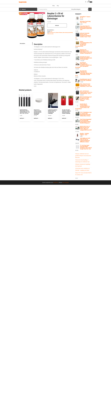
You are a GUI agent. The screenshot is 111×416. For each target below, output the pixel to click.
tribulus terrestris (50, 33)
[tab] (26, 43)
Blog (58, 5)
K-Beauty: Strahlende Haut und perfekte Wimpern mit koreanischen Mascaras (83, 155)
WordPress (55, 182)
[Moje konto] (86, 2)
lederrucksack (65, 32)
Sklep (53, 5)
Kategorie (24, 9)
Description (22, 43)
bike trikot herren (52, 32)
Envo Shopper (66, 182)
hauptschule (22, 2)
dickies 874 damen (59, 32)
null (51, 31)
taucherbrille (70, 32)
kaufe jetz (57, 25)
